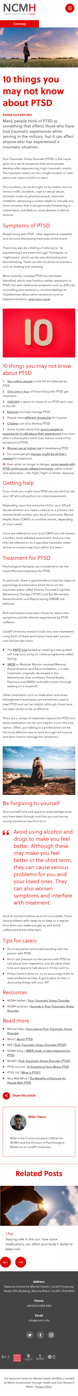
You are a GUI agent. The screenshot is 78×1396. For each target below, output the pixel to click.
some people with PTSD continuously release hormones (39, 466)
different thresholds (37, 417)
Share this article (24, 1095)
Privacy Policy (44, 1387)
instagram (51, 1335)
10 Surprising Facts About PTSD (48, 1067)
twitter (29, 1335)
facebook (40, 1335)
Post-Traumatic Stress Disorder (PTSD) (40, 1045)
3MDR (11, 664)
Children (13, 423)
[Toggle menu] (69, 8)
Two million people (20, 381)
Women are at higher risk (24, 448)
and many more (39, 299)
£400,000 (13, 401)
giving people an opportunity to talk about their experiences (33, 431)
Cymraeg (19, 24)
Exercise (12, 412)
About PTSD (25, 1039)
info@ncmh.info (39, 1320)
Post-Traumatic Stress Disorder (49, 1000)
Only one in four (18, 391)
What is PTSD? (31, 1072)
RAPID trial (20, 650)
